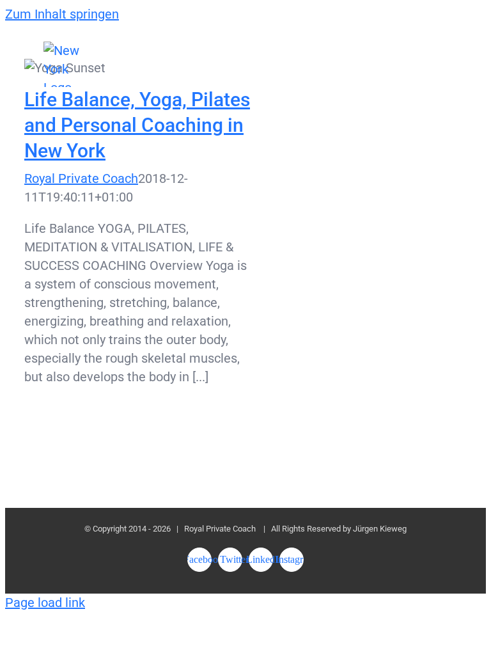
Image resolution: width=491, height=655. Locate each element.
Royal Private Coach (81, 178)
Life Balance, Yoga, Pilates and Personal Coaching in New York (137, 125)
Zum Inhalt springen (62, 14)
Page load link (45, 602)
